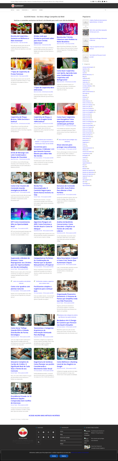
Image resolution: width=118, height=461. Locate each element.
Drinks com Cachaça (87, 104)
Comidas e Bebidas (87, 86)
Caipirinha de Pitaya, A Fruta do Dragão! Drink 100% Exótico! (43, 119)
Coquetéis (85, 89)
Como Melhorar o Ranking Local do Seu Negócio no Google (67, 364)
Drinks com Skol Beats (88, 125)
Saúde (84, 178)
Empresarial (85, 140)
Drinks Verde (86, 138)
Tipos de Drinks (86, 185)
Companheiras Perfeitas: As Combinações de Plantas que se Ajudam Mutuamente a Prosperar (44, 261)
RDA (84, 166)
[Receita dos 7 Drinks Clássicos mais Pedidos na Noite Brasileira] (67, 34)
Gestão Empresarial (87, 148)
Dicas (84, 95)
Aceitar (54, 456)
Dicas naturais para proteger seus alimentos (66, 146)
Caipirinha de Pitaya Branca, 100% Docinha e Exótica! (20, 119)
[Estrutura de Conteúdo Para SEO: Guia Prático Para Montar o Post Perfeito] (67, 182)
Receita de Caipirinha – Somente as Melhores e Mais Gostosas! (20, 38)
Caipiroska (85, 82)
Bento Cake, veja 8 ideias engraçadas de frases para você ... (98, 31)
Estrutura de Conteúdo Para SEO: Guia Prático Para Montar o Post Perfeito (66, 189)
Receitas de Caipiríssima (88, 172)
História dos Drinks (87, 151)
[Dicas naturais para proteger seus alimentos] (67, 141)
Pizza (84, 164)
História (84, 149)
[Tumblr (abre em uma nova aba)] (101, 1)
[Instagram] (48, 432)
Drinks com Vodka (87, 131)
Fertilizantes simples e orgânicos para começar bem (43, 288)
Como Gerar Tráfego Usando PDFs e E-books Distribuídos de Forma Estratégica (20, 331)
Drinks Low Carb (86, 134)
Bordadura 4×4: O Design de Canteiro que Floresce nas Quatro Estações (66, 322)
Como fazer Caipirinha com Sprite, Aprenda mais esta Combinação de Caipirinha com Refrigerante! (67, 75)
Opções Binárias (86, 163)
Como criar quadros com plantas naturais (20, 287)
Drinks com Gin (86, 116)
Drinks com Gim (86, 114)
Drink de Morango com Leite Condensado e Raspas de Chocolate (20, 155)
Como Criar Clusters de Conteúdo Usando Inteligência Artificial (20, 188)
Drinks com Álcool (87, 102)
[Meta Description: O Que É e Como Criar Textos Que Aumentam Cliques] (67, 255)
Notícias (84, 161)
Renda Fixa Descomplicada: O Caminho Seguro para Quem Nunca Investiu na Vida (43, 190)
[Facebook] (43, 432)
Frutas (84, 146)
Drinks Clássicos (86, 101)
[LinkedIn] (53, 432)
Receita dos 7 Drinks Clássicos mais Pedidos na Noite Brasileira (67, 39)
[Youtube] (53, 437)
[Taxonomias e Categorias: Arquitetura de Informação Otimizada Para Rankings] (44, 325)
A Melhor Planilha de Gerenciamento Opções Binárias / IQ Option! (98, 21)
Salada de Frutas (86, 176)
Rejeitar (64, 456)
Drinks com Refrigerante (88, 121)
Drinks (84, 99)
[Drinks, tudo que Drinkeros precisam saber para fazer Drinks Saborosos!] (44, 33)
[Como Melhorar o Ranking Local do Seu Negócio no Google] (67, 358)
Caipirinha (85, 78)
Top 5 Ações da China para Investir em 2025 (98, 56)
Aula (84, 72)
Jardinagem (85, 155)
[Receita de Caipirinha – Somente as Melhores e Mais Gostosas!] (21, 33)
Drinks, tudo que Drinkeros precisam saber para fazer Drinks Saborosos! (44, 39)
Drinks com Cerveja (87, 108)
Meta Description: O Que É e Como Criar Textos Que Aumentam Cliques (67, 260)
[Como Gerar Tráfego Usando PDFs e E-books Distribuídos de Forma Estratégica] (21, 325)
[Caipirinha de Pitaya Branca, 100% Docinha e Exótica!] (21, 114)
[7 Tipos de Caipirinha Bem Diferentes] (44, 84)
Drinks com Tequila (87, 127)
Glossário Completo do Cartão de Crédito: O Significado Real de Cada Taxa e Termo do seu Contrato (20, 366)
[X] (38, 432)
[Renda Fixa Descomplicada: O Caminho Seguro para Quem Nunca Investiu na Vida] (44, 182)
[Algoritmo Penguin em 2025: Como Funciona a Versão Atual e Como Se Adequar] (44, 219)
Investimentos (86, 153)
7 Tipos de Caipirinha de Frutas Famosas (20, 73)
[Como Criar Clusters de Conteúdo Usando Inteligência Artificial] (21, 182)
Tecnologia (85, 183)
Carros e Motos (86, 84)
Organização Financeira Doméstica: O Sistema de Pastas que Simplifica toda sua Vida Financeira (67, 297)
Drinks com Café (86, 106)
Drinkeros (85, 97)
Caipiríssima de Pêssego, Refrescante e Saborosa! (98, 39)
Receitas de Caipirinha (88, 170)
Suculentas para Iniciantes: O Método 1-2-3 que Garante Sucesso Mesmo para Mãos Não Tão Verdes (44, 151)
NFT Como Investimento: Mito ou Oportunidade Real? (20, 224)
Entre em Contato (65, 437)
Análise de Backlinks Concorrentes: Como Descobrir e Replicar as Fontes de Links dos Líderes (66, 226)
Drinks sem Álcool (87, 136)
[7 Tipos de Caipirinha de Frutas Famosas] (21, 68)
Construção (85, 87)
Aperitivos (85, 69)
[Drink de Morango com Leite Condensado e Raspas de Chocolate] (21, 149)
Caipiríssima (85, 80)
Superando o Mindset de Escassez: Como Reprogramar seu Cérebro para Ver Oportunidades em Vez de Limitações (21, 262)
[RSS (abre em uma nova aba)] (106, 1)
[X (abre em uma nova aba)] (91, 1)
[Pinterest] (38, 437)
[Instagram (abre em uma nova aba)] (97, 1)
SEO (84, 181)
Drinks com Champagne (88, 110)
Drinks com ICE (86, 118)
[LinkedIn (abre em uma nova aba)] (99, 1)
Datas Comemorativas (88, 91)
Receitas (85, 168)
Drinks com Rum (86, 123)
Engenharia (85, 142)
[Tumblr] (48, 437)
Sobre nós (63, 440)
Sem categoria (86, 179)
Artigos (84, 71)
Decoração (85, 93)
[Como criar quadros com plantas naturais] (21, 283)
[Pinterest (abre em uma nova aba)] (95, 1)
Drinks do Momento (87, 133)
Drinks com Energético (88, 112)
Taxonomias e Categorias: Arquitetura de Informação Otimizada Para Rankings (44, 331)
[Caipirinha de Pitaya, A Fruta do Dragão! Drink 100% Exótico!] (44, 114)
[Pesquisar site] (105, 10)
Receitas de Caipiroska (88, 174)
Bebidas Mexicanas (87, 74)
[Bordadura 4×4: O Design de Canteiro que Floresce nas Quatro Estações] (67, 317)
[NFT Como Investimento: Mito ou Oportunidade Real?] (21, 219)
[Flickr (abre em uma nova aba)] (102, 1)
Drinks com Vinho (87, 129)
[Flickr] (43, 437)
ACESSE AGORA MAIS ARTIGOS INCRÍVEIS (44, 415)
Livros (84, 159)
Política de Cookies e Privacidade (80, 452)
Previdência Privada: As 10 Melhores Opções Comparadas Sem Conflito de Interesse (21, 399)
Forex (84, 144)
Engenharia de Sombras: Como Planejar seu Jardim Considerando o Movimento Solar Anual (44, 365)
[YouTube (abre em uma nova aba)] (104, 1)
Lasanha (85, 157)
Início (61, 431)
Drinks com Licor (87, 119)
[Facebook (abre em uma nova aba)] (93, 1)
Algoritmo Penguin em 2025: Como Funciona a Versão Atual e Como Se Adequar (43, 225)
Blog (84, 76)
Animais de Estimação (88, 67)
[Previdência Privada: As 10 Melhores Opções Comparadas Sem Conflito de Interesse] (21, 393)
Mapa (61, 443)
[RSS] (38, 442)
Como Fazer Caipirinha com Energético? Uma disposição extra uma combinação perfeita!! (66, 120)
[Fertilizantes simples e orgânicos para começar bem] (44, 283)
